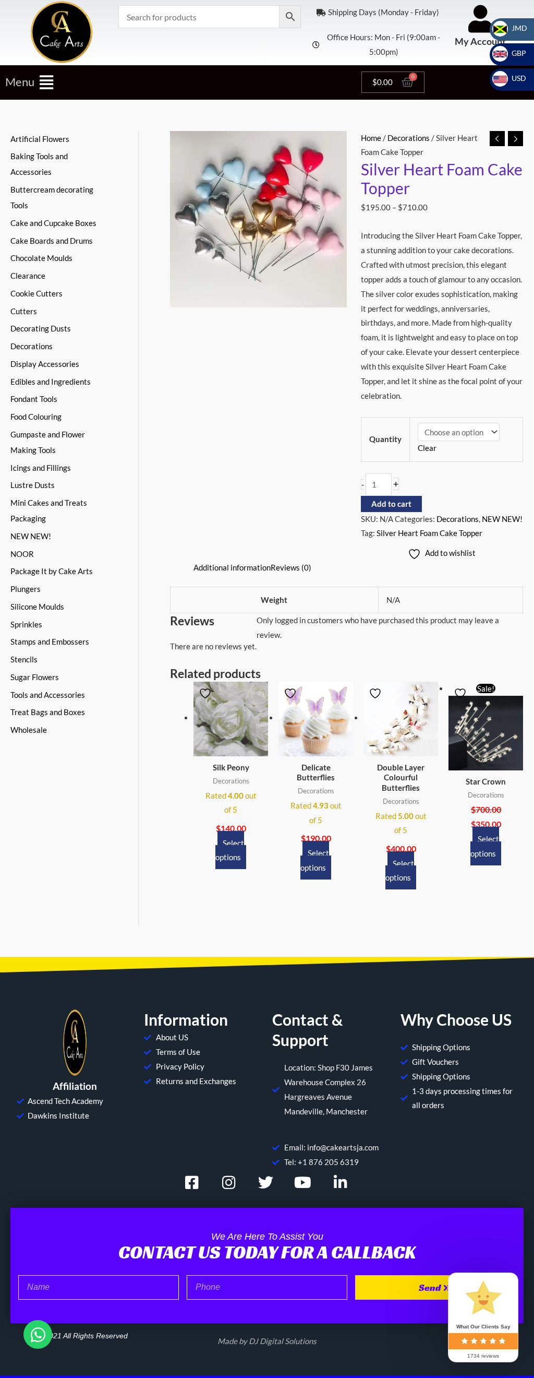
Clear (427, 448)
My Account (480, 41)
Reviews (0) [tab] (291, 567)
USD (512, 78)
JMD (513, 27)
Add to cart (391, 503)
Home (371, 137)
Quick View (230, 747)
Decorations (408, 137)
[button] (178, 82)
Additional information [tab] (232, 567)
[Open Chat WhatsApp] (37, 1334)
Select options (229, 850)
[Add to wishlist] (206, 693)
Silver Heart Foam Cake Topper (429, 533)
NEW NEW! (502, 519)
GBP (512, 53)
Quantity (385, 439)
